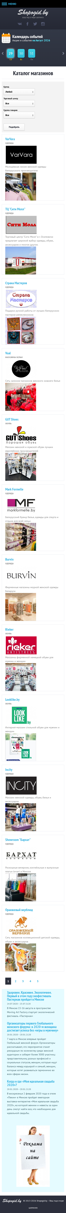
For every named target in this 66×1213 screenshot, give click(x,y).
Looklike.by (12, 699)
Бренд (6, 86)
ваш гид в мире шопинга (33, 17)
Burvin (9, 559)
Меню (12, 4)
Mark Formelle (14, 489)
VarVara (10, 139)
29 (10, 53)
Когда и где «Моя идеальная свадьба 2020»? (30, 1083)
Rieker (9, 629)
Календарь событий (27, 36)
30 (21, 53)
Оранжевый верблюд (19, 910)
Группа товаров (10, 110)
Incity (8, 769)
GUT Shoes (11, 419)
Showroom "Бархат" (18, 839)
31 (32, 53)
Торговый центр (11, 98)
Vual (8, 353)
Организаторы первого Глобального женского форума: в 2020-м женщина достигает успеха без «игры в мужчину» (32, 1027)
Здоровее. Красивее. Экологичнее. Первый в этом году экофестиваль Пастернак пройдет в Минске (29, 996)
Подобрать (14, 127)
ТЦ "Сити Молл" (15, 209)
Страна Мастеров (16, 283)
